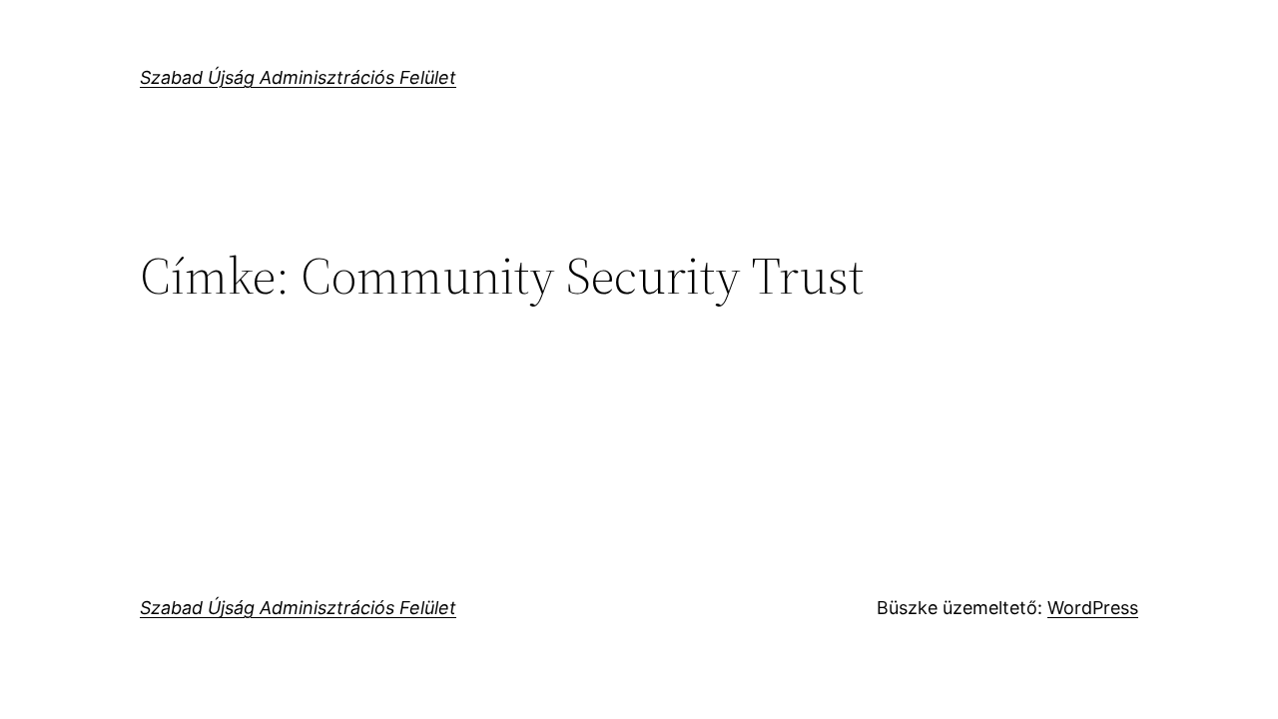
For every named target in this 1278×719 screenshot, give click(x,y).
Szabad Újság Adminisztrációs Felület (298, 77)
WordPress (1092, 607)
